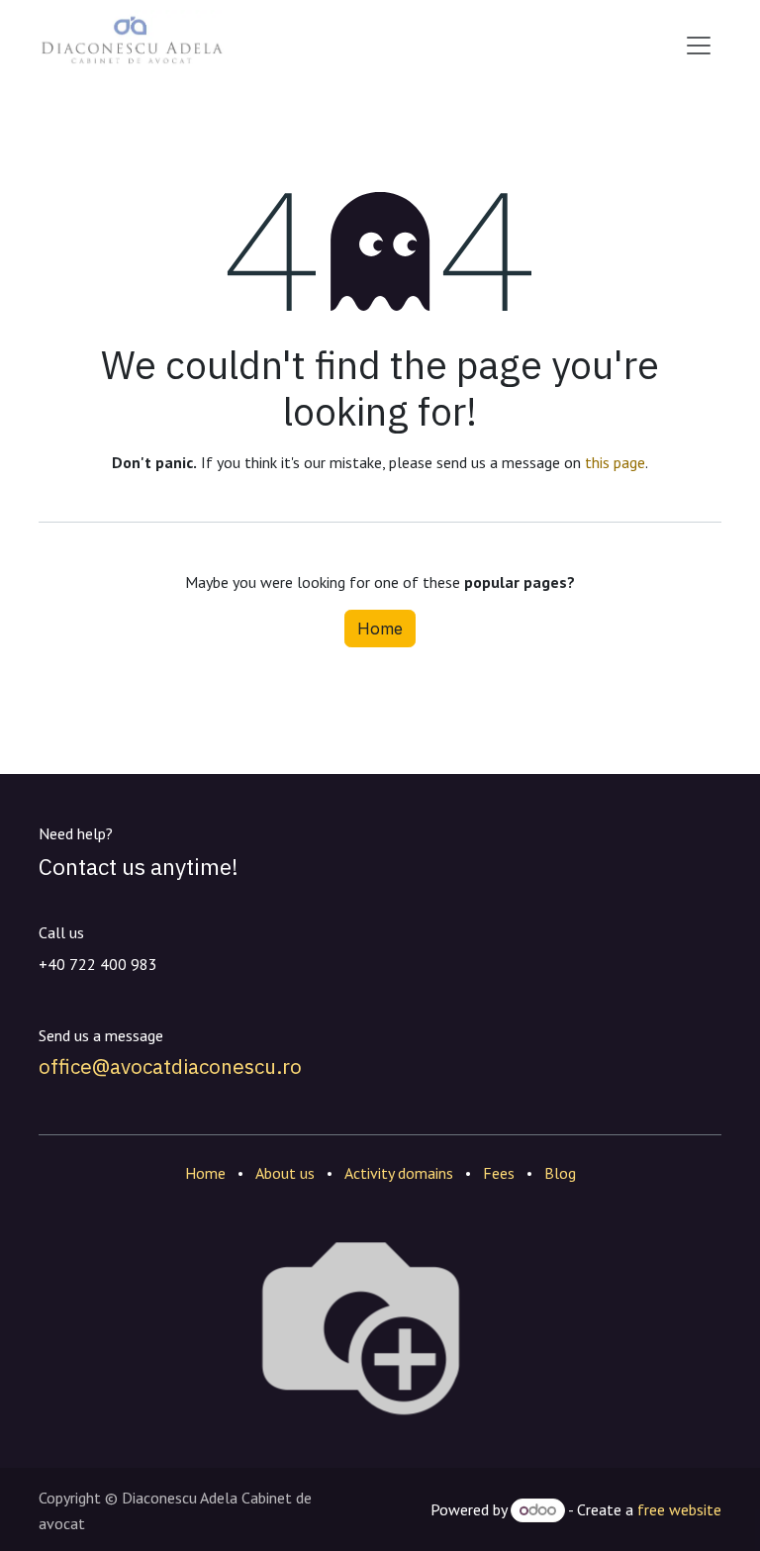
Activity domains (398, 1173)
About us (285, 1173)
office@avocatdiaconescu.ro (170, 1066)
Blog (560, 1173)
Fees (499, 1173)
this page (615, 462)
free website (679, 1509)
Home (380, 628)
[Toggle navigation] (698, 45)
